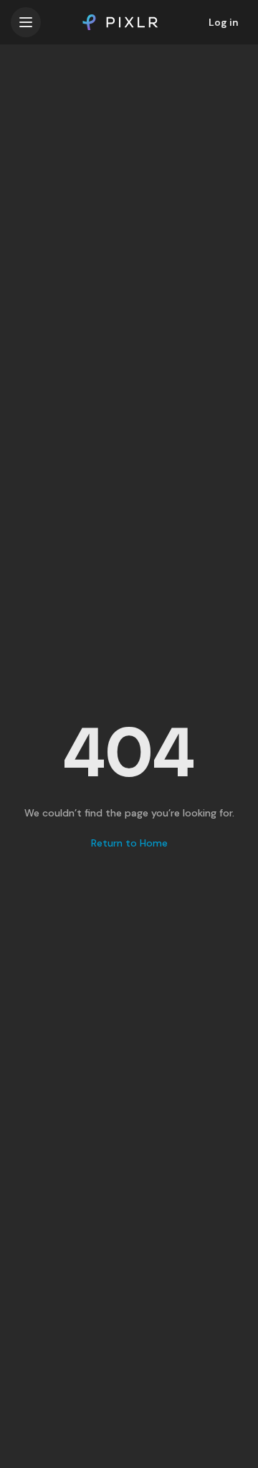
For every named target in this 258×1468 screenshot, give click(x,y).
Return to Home (129, 843)
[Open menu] (26, 22)
